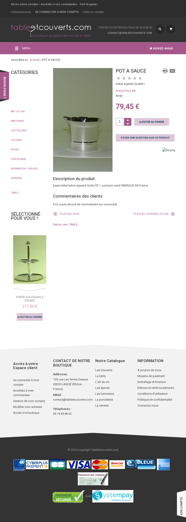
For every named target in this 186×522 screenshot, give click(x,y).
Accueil (34, 59)
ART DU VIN (18, 111)
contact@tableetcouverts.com (130, 33)
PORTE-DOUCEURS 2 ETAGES (29, 298)
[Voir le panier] (170, 29)
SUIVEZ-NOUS (162, 48)
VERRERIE (16, 178)
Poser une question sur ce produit (145, 137)
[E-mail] (172, 71)
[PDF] (158, 71)
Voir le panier (89, 4)
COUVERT (16, 140)
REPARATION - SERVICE (24, 168)
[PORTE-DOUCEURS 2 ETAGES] (29, 260)
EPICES (15, 149)
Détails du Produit (13, 256)
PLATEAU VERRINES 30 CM (150, 214)
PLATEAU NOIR (69, 214)
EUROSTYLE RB (126, 91)
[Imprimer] (165, 71)
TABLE (14, 192)
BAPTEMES (17, 121)
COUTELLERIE (19, 130)
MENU (26, 48)
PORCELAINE (18, 159)
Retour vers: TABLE (65, 224)
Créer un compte (93, 12)
